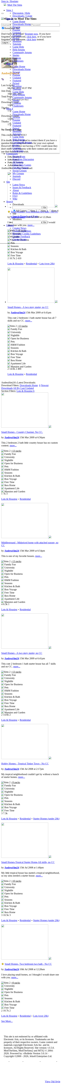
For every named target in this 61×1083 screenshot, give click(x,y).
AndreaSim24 (18, 312)
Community (12, 153)
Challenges (18, 61)
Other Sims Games (22, 165)
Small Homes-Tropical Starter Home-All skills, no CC (28, 862)
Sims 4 (9, 108)
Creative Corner (20, 167)
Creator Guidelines (22, 231)
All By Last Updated (23, 388)
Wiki (15, 198)
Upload (10, 225)
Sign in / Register (9, 1)
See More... (7, 1021)
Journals (17, 176)
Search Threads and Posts (25, 216)
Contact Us (16, 1061)
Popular (16, 30)
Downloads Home (22, 24)
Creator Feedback (21, 236)
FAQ (15, 196)
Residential (31, 263)
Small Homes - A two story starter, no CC (28, 307)
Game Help (18, 46)
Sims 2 (9, 18)
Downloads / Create (22, 16)
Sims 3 (9, 63)
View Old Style (52, 1081)
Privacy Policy (31, 1061)
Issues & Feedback (22, 187)
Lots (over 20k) (47, 263)
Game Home (19, 21)
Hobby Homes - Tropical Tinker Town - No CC (25, 763)
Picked (16, 38)
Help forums (19, 49)
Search (9, 201)
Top (6, 1061)
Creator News (19, 228)
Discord (16, 179)
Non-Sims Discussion (23, 159)
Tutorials (17, 44)
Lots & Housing (15, 263)
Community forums (22, 52)
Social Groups (20, 170)
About (16, 190)
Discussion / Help (21, 13)
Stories (16, 55)
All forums (18, 162)
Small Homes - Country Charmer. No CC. (22, 432)
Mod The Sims (14, 5)
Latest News (19, 184)
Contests (17, 58)
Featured (17, 35)
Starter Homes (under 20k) (46, 818)
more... (28, 320)
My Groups (18, 173)
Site (8, 182)
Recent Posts (19, 156)
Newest (16, 27)
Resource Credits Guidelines (27, 233)
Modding (17, 41)
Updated (17, 32)
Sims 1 (9, 10)
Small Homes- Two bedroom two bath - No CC (28, 964)
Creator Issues (19, 239)
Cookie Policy (48, 1061)
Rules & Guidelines (22, 193)
